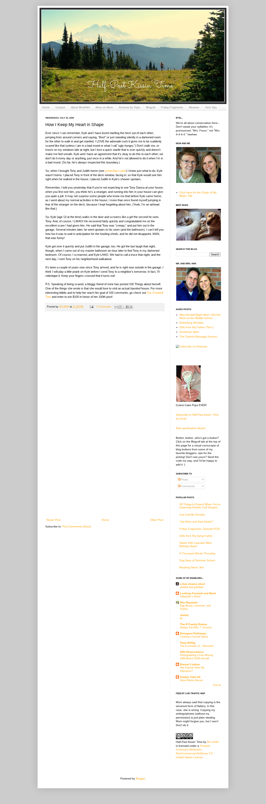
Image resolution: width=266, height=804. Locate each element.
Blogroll (150, 107)
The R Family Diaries (193, 624)
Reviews (194, 107)
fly (181, 618)
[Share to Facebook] (127, 307)
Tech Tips (211, 107)
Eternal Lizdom (190, 664)
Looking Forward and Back (198, 593)
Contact (60, 107)
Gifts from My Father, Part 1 (196, 327)
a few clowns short (192, 583)
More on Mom (104, 107)
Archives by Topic (129, 107)
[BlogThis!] (120, 307)
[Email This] (116, 307)
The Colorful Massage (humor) (198, 336)
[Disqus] (104, 364)
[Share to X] (124, 307)
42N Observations (192, 651)
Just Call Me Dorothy (192, 514)
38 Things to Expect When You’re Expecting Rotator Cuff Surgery (199, 506)
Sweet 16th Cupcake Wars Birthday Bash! (195, 544)
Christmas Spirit (189, 331)
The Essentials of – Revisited (196, 645)
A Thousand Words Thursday (197, 553)
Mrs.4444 (213, 741)
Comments (188, 486)
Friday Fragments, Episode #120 (199, 528)
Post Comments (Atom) (76, 526)
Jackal (184, 615)
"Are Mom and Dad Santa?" (196, 521)
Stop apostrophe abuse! (190, 428)
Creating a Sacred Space (194, 636)
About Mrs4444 (80, 107)
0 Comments (104, 306)
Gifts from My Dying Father (196, 535)
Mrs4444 (64, 306)
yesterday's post (115, 170)
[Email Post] (91, 306)
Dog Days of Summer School (197, 560)
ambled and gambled (191, 587)
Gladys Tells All (190, 677)
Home (46, 107)
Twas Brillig (187, 642)
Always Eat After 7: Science (196, 627)
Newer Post (53, 519)
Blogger (140, 778)
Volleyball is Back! (190, 596)
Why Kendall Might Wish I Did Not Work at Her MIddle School (200, 316)
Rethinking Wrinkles (191, 322)
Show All (217, 685)
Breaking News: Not (191, 567)
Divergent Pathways (193, 633)
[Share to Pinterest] (131, 307)
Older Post (156, 519)
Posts (184, 479)
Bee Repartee (189, 602)
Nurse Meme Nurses (191, 680)
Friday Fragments (172, 107)
